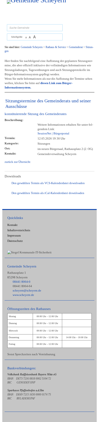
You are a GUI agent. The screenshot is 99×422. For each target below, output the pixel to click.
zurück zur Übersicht (17, 162)
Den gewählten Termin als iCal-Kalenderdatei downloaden (48, 193)
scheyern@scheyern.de (27, 290)
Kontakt (12, 225)
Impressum (14, 235)
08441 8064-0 (21, 281)
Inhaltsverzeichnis (18, 230)
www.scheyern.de (23, 295)
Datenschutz (15, 241)
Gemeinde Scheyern (21, 266)
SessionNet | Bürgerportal (53, 133)
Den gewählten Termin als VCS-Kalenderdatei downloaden (48, 183)
